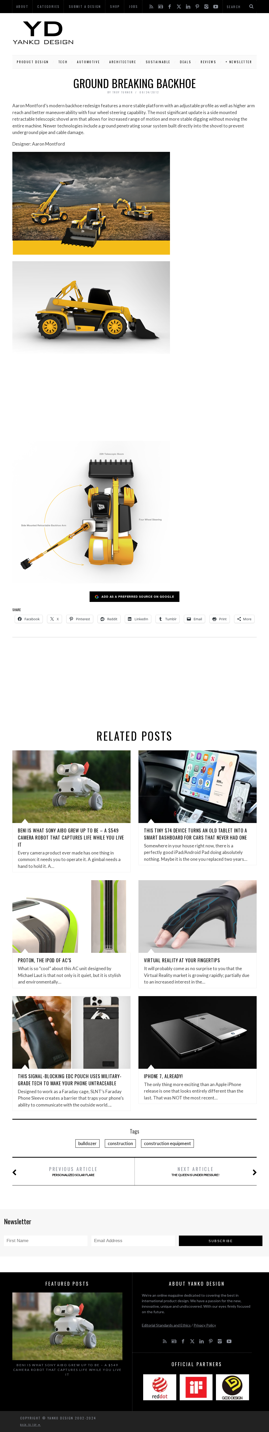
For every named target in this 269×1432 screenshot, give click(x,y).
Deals (185, 62)
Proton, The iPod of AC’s (44, 960)
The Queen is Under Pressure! (196, 1171)
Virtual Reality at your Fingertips (182, 960)
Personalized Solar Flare (73, 1171)
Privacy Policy (205, 1325)
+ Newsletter (239, 62)
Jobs (133, 6)
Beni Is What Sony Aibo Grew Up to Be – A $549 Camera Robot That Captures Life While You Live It (71, 837)
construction (120, 1143)
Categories (48, 6)
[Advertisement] (165, 33)
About (22, 6)
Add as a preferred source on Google (137, 597)
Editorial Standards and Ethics (166, 1325)
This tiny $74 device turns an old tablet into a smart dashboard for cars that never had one (195, 834)
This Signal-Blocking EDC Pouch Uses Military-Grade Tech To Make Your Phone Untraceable (70, 1080)
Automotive (88, 62)
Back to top (29, 1424)
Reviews (208, 62)
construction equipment (167, 1143)
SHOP (115, 6)
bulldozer (87, 1143)
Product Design (33, 62)
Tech (63, 62)
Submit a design (85, 6)
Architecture (122, 62)
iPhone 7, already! (163, 1076)
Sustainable (158, 62)
